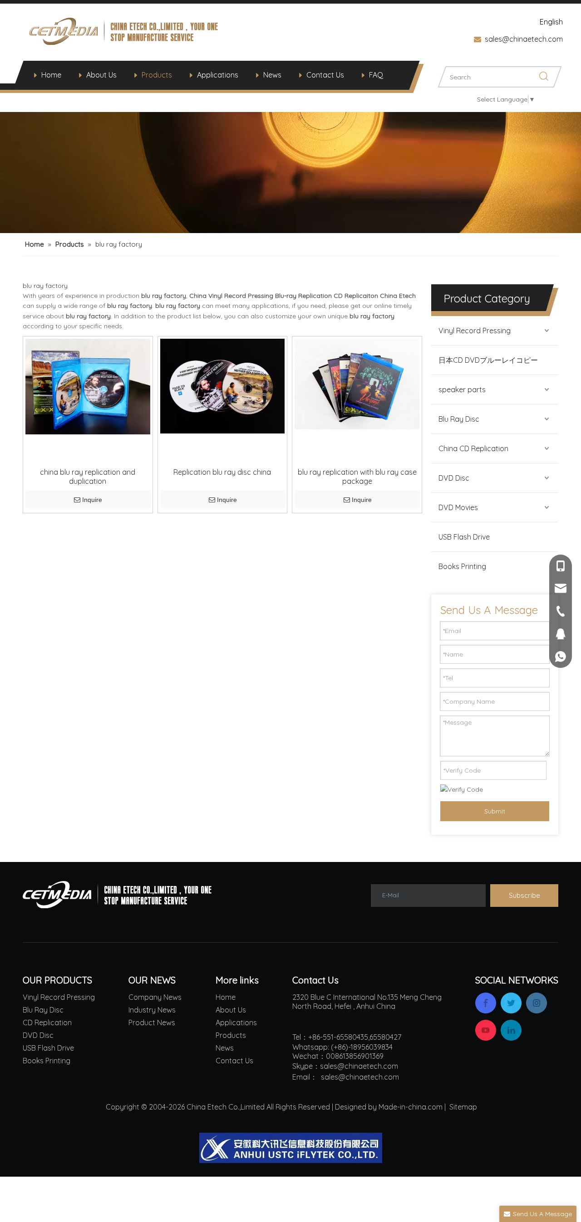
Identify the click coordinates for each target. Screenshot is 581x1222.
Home (51, 74)
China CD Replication (473, 448)
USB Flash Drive (464, 536)
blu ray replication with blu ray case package (357, 476)
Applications (217, 74)
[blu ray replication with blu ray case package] (357, 383)
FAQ (376, 74)
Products (157, 74)
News (272, 74)
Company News (155, 997)
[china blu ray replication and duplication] (87, 385)
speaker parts (462, 389)
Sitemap (463, 1106)
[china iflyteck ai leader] (290, 1148)
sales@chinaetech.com (524, 39)
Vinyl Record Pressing (474, 330)
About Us (101, 74)
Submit (494, 811)
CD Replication (47, 1022)
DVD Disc (453, 477)
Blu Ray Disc (458, 419)
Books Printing (462, 566)
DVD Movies (458, 507)
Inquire (92, 499)
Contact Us (325, 74)
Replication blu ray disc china (222, 472)
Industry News (152, 1009)
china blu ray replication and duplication (87, 476)
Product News (151, 1022)
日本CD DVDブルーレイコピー (488, 360)
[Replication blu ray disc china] (222, 384)
